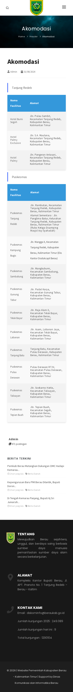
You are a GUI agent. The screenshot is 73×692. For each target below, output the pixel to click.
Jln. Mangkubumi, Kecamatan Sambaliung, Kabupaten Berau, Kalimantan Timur (44, 273)
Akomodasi (48, 36)
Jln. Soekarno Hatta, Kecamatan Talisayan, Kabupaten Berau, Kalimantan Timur (43, 392)
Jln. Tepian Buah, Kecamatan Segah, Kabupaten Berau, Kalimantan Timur (41, 411)
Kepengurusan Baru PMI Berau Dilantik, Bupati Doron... (33, 484)
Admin (13, 71)
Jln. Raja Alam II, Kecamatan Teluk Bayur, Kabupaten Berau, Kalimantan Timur (44, 314)
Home (21, 36)
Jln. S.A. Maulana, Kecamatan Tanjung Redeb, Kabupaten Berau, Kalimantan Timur (46, 140)
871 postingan (19, 444)
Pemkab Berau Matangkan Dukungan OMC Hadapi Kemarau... (35, 468)
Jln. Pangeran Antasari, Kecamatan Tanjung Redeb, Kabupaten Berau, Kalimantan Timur (46, 159)
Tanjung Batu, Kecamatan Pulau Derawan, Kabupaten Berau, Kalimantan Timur (46, 352)
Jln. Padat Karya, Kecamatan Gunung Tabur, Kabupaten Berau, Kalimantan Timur (45, 294)
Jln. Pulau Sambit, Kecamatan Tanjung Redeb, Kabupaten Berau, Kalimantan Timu (46, 120)
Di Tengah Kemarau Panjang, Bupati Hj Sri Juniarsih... (30, 500)
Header (34, 36)
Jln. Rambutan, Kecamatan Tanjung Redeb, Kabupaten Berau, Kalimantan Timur (46, 208)
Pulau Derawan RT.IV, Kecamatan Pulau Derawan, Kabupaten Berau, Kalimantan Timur (46, 371)
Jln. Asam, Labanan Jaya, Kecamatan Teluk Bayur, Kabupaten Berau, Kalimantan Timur (45, 334)
